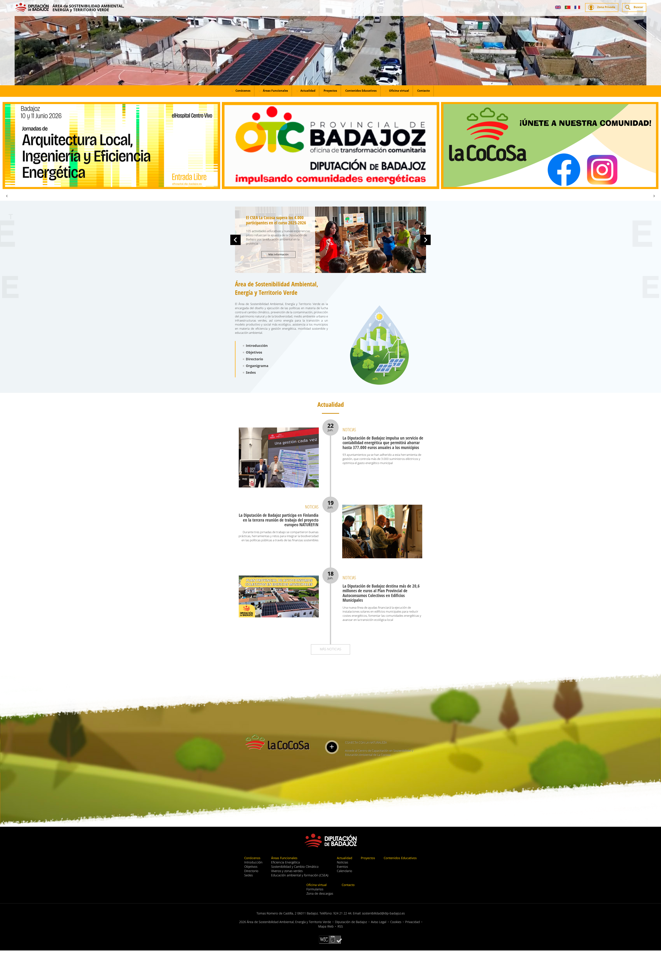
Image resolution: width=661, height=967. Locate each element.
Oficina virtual (398, 91)
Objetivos (254, 352)
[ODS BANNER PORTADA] (549, 145)
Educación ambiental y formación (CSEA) (299, 875)
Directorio (254, 359)
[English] (558, 7)
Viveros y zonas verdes (287, 871)
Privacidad (412, 922)
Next (425, 240)
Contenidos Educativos (361, 91)
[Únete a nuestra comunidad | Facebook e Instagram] (330, 145)
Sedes (251, 372)
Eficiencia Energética (285, 862)
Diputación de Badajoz (351, 922)
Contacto (423, 91)
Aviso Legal (378, 922)
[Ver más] (332, 747)
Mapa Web (326, 926)
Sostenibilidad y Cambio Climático (295, 866)
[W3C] (330, 939)
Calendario (344, 871)
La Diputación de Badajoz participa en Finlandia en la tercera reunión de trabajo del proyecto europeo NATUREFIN (278, 519)
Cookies (395, 922)
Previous (235, 240)
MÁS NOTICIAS (330, 649)
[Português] (568, 7)
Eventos (342, 866)
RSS (340, 926)
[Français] (577, 7)
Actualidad (307, 91)
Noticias (342, 862)
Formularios (314, 889)
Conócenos (242, 91)
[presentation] (7, 195)
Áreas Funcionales (275, 91)
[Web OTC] (111, 145)
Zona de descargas (319, 893)
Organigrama (257, 365)
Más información (278, 264)
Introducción (257, 345)
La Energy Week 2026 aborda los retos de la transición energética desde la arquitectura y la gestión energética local (278, 225)
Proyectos (330, 91)
